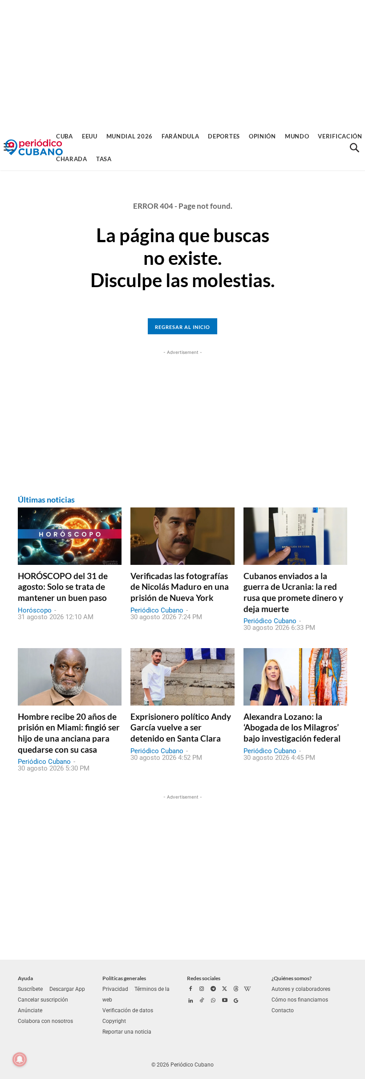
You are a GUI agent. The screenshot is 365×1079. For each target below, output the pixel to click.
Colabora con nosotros (45, 1021)
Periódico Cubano (156, 610)
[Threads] (235, 989)
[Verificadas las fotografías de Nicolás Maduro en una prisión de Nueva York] (182, 535)
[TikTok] (202, 1001)
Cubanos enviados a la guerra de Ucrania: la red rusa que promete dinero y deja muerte (293, 592)
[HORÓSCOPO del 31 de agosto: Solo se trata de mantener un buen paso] (70, 535)
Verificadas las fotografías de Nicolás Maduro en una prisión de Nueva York (179, 587)
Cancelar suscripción (43, 1000)
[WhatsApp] (213, 1001)
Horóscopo (35, 610)
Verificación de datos (127, 1010)
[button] (354, 148)
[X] (224, 989)
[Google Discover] (235, 1001)
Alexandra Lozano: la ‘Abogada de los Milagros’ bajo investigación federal (292, 727)
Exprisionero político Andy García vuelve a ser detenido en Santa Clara (180, 727)
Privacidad (115, 989)
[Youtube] (224, 1001)
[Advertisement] (182, 62)
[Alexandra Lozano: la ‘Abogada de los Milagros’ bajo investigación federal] (295, 676)
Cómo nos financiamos (300, 1000)
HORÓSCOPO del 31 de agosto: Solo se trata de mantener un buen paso (63, 587)
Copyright (114, 1021)
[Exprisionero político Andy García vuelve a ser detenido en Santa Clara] (182, 676)
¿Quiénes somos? (292, 978)
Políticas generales (124, 978)
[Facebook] (190, 989)
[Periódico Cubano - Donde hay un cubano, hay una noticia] (34, 147)
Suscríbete (30, 989)
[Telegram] (213, 989)
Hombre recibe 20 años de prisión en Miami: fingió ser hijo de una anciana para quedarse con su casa (69, 732)
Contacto (283, 1010)
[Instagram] (202, 989)
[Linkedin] (190, 1001)
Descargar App (67, 989)
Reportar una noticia (126, 1032)
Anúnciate (30, 1010)
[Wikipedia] (247, 989)
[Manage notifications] (19, 1059)
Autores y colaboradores (301, 989)
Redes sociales (203, 978)
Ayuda (25, 978)
